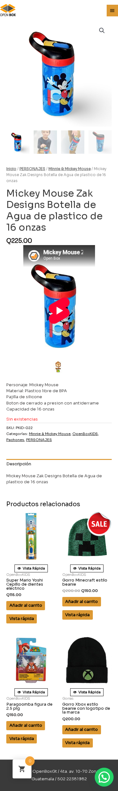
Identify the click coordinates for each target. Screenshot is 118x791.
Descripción (18, 464)
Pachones (15, 440)
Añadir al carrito (25, 605)
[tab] (59, 464)
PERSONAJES (32, 169)
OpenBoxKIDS (85, 434)
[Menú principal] (112, 11)
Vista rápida (21, 618)
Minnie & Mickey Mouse (69, 169)
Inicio (11, 169)
